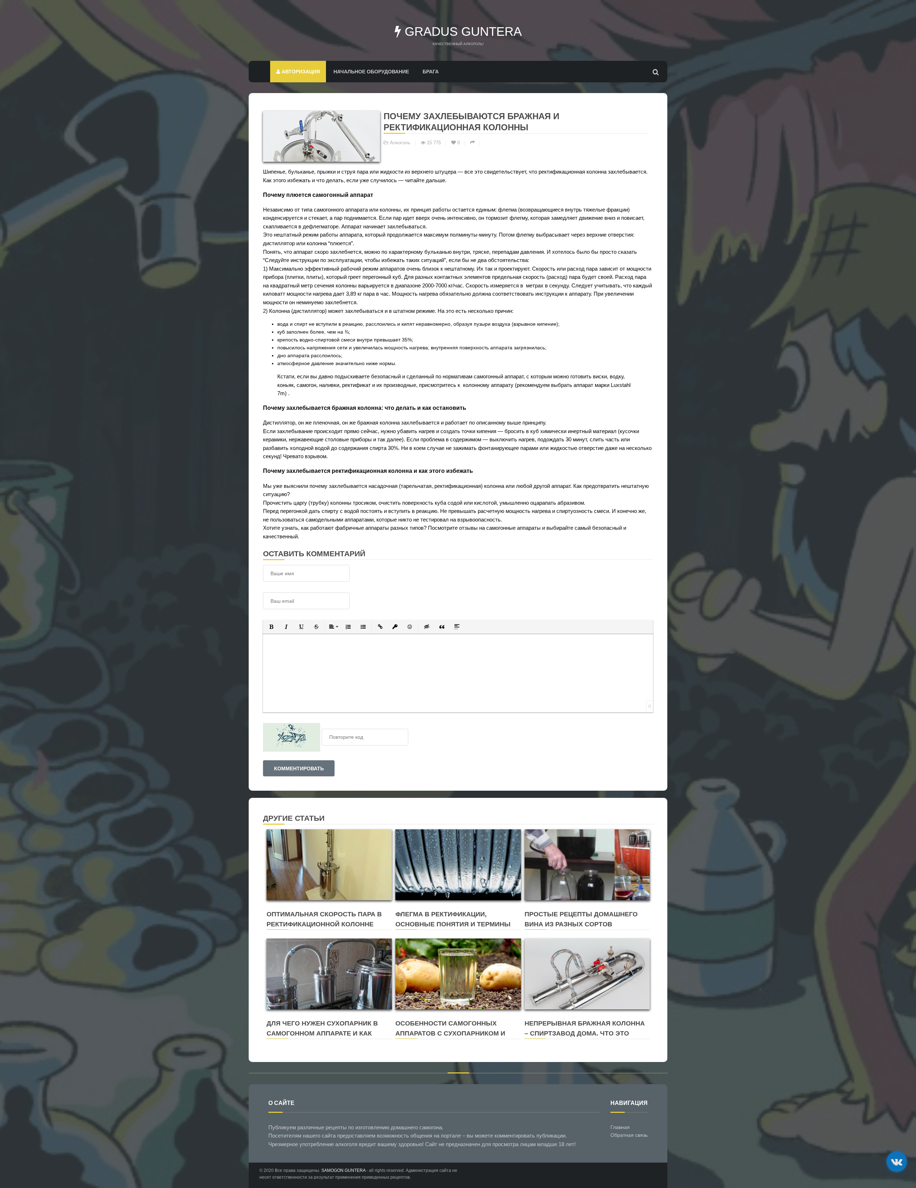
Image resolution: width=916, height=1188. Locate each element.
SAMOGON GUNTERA (343, 1170)
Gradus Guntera (461, 31)
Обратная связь (629, 1135)
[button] (271, 627)
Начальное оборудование (371, 71)
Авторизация (300, 71)
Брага (431, 71)
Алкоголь (400, 142)
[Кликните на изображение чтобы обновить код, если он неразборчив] (291, 737)
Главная (620, 1127)
